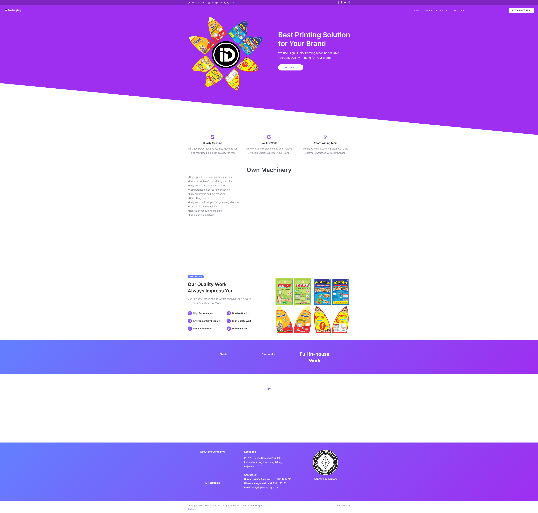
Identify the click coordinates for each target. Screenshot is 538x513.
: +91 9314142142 (265, 483)
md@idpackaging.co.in (223, 2)
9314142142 (198, 2)
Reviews (428, 10)
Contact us (291, 67)
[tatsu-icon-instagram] (349, 2)
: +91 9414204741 (267, 479)
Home (416, 10)
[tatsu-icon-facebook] (341, 2)
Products (441, 10)
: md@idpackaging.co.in (261, 487)
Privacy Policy (343, 505)
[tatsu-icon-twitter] (345, 2)
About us (459, 10)
